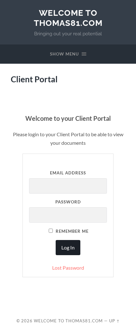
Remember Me (71, 231)
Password (68, 201)
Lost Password (68, 268)
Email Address (68, 172)
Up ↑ (114, 320)
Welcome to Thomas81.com (68, 18)
